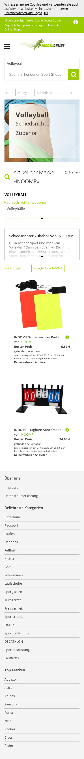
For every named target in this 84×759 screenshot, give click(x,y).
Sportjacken (13, 592)
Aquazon (11, 679)
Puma (8, 712)
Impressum (13, 487)
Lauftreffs (11, 658)
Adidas (9, 696)
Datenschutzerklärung (21, 496)
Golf (7, 567)
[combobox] (42, 63)
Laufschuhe (13, 583)
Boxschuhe (12, 517)
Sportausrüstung (17, 650)
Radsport (11, 525)
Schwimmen (13, 575)
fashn (8, 746)
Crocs (8, 737)
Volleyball (25, 93)
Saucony (10, 704)
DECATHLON (13, 641)
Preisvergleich (15, 608)
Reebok (9, 729)
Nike (7, 721)
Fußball (10, 550)
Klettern (10, 558)
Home (8, 93)
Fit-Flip (9, 625)
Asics (8, 687)
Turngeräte (12, 600)
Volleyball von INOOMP (48, 268)
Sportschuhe (14, 616)
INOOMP (26, 342)
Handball (11, 542)
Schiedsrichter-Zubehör (55, 93)
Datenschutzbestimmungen (23, 13)
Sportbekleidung (16, 633)
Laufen (9, 534)
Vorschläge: (13, 268)
